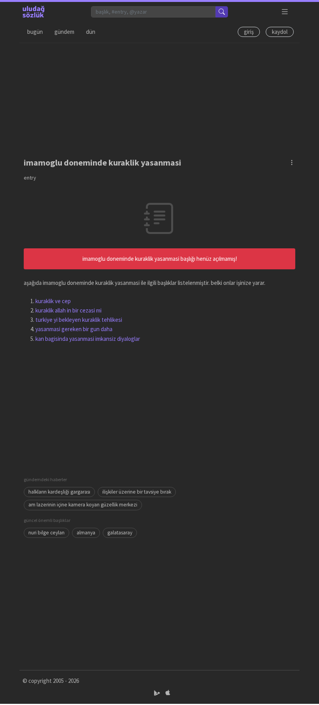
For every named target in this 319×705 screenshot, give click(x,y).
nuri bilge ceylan (46, 532)
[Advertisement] (159, 97)
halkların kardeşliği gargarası (59, 492)
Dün (90, 31)
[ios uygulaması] (168, 693)
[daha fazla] (285, 12)
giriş (249, 31)
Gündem (64, 31)
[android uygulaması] (157, 693)
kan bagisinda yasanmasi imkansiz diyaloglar (87, 338)
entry (30, 177)
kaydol (279, 31)
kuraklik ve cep (53, 301)
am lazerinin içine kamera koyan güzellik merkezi (82, 504)
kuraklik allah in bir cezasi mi (68, 310)
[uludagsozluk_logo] (33, 11)
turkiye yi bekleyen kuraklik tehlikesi (78, 319)
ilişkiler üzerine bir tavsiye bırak (136, 492)
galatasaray (119, 532)
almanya (86, 532)
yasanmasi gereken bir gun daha (73, 329)
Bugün (35, 31)
